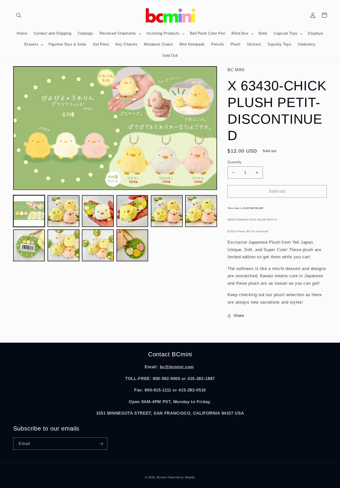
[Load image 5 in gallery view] (167, 211)
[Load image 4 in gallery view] (132, 211)
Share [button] (238, 316)
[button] (19, 15)
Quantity (234, 162)
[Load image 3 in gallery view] (98, 211)
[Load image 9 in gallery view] (98, 245)
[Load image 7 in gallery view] (29, 245)
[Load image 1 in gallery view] (29, 211)
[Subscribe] (101, 443)
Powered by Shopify (181, 477)
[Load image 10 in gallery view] (132, 245)
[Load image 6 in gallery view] (201, 211)
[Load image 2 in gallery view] (63, 211)
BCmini (161, 477)
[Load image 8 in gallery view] (63, 245)
